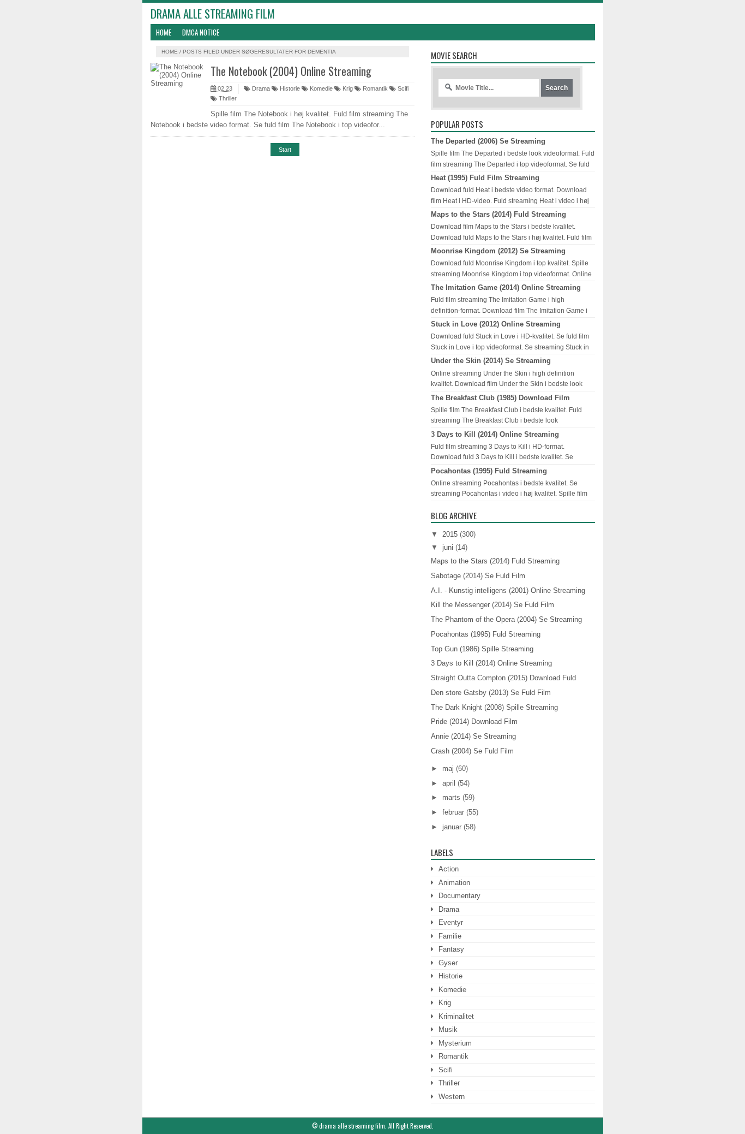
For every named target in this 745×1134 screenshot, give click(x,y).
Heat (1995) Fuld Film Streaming (485, 178)
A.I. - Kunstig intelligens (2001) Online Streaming (508, 590)
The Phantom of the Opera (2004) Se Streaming (506, 619)
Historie (289, 88)
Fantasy (451, 949)
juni (447, 547)
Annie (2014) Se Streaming (473, 736)
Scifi (402, 88)
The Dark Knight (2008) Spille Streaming (494, 707)
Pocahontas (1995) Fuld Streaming (489, 471)
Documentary (459, 896)
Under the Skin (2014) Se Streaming (491, 361)
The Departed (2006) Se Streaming (488, 141)
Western (451, 1097)
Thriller (227, 98)
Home (163, 32)
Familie (449, 936)
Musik (448, 1029)
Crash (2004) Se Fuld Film (472, 751)
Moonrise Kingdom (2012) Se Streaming (498, 251)
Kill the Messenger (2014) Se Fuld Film (492, 605)
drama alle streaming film (213, 13)
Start (285, 149)
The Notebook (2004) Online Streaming (291, 71)
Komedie (320, 88)
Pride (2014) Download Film (474, 721)
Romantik (374, 88)
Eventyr (450, 922)
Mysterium (455, 1043)
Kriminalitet (456, 1016)
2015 (450, 534)
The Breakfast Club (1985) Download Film (500, 398)
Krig (347, 88)
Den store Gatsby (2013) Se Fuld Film (491, 692)
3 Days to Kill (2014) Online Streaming (495, 434)
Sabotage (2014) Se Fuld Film (478, 576)
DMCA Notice (200, 32)
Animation (454, 882)
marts (451, 797)
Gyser (448, 963)
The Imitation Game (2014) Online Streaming (506, 287)
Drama (260, 88)
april (448, 783)
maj (448, 768)
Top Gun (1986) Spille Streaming (482, 649)
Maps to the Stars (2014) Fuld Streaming (498, 214)
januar (451, 827)
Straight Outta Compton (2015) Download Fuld (503, 678)
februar (453, 812)
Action (448, 869)
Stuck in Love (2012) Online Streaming (496, 324)
